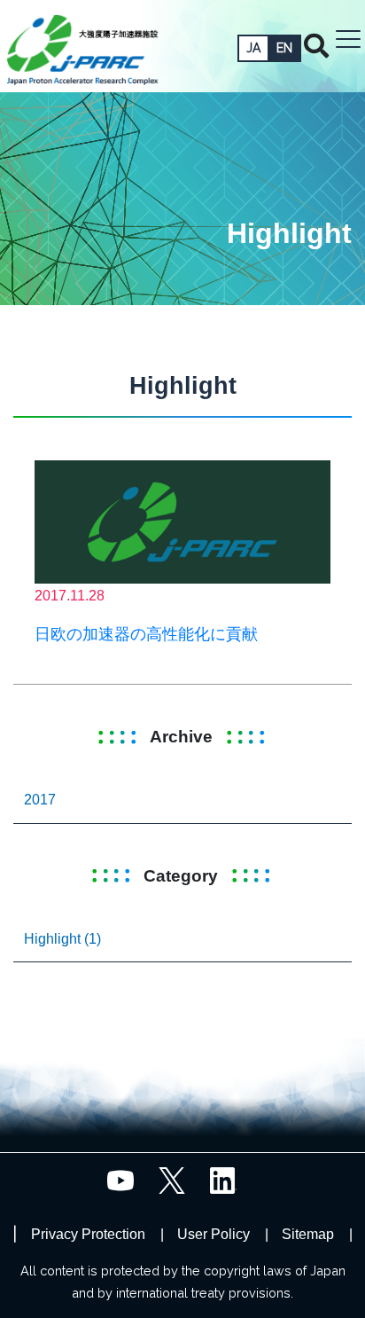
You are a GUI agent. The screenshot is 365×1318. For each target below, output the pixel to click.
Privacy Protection (88, 1234)
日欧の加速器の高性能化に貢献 (146, 634)
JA (253, 48)
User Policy (213, 1234)
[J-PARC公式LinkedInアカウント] (223, 1179)
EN (284, 48)
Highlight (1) (62, 938)
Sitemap (308, 1234)
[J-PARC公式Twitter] (172, 1179)
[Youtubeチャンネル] (120, 1179)
